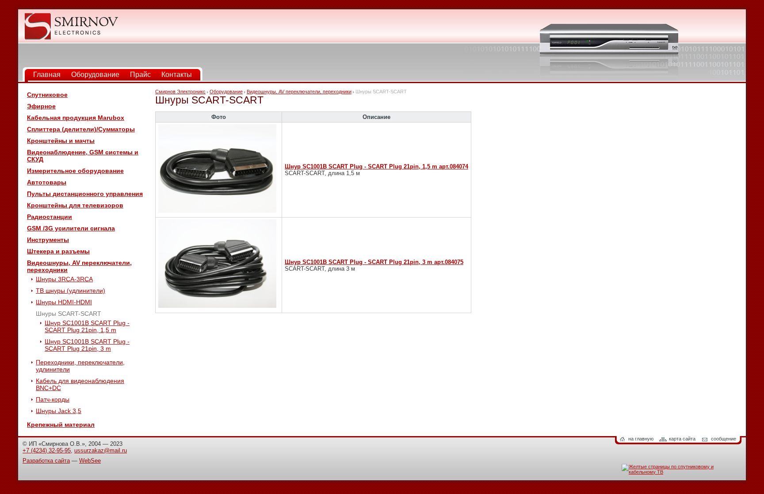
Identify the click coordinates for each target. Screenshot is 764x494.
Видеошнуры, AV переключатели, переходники (79, 266)
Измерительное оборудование (75, 170)
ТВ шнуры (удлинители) (70, 290)
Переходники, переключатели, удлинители (80, 366)
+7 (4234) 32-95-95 (47, 450)
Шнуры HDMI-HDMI (64, 302)
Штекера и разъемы (58, 251)
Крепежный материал (61, 424)
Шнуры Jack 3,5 (58, 410)
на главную (640, 438)
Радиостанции (49, 216)
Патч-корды (52, 399)
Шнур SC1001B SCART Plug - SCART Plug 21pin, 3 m (87, 345)
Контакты (176, 74)
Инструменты (48, 239)
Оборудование (95, 74)
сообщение (723, 438)
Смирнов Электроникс (180, 91)
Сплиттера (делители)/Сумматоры (81, 129)
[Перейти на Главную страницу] (71, 37)
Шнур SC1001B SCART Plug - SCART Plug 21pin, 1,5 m (87, 326)
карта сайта (682, 438)
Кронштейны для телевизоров (75, 205)
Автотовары (46, 182)
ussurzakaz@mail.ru (100, 450)
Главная (47, 74)
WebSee (90, 460)
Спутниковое (47, 94)
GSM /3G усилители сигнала (71, 228)
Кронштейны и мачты (61, 140)
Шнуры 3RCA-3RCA (64, 279)
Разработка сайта (46, 460)
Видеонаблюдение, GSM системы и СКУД (82, 156)
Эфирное (41, 106)
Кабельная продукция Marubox (75, 117)
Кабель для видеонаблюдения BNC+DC (80, 384)
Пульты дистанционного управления (85, 193)
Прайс (140, 74)
